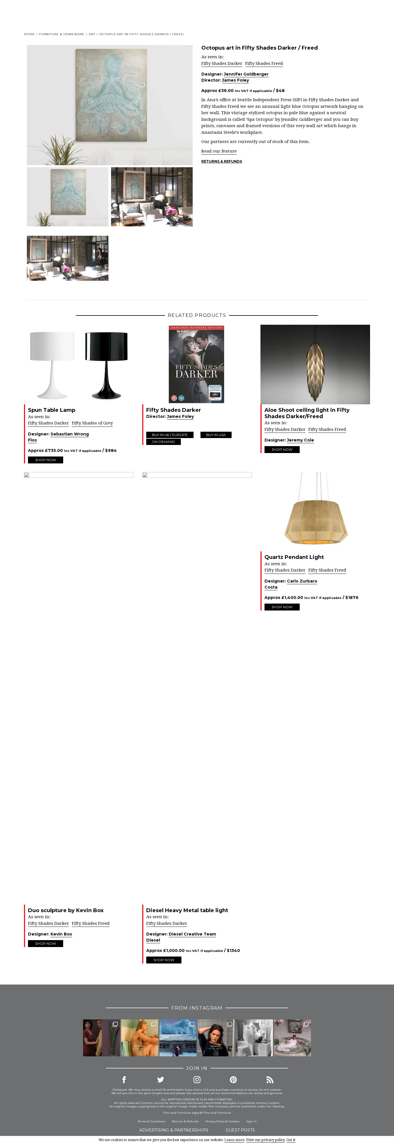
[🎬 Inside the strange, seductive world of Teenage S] (178, 1037)
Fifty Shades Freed (264, 63)
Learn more (234, 1140)
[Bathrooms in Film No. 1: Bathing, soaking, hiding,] (292, 1037)
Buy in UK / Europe (170, 435)
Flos (32, 440)
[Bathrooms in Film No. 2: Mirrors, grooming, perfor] (216, 1037)
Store (29, 34)
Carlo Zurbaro (302, 581)
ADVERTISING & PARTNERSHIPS (173, 1130)
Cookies (233, 1121)
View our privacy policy (265, 1140)
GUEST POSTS (240, 1130)
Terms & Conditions (151, 1121)
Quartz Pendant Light (294, 557)
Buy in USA (216, 435)
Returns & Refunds (221, 161)
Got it (290, 1140)
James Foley (235, 80)
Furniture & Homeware (62, 34)
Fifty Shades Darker (221, 63)
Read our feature (219, 151)
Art (92, 34)
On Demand (163, 441)
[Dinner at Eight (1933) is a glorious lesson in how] (254, 1037)
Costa (270, 587)
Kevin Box (61, 934)
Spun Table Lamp (51, 410)
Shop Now (45, 460)
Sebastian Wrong (69, 434)
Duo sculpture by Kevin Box (66, 910)
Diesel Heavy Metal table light (187, 910)
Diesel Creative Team (192, 934)
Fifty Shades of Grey (92, 423)
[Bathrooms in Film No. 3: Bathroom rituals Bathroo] (139, 1037)
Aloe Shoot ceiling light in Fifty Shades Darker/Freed (307, 413)
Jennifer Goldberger (246, 74)
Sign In (251, 1121)
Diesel (153, 940)
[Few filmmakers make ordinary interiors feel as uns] (101, 1037)
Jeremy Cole (300, 440)
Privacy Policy (215, 1121)
